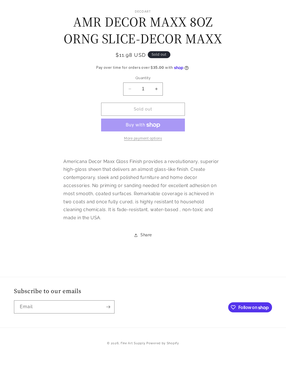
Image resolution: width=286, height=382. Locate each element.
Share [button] (146, 235)
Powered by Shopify (162, 343)
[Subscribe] (108, 306)
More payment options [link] (143, 138)
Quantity (143, 78)
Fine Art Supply (133, 343)
